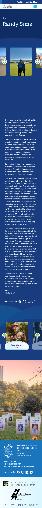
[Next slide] (37, 335)
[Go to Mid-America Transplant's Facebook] (18, 472)
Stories (6, 18)
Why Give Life (17, 413)
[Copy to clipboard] (33, 301)
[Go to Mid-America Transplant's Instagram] (22, 472)
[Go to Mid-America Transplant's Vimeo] (31, 472)
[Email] (29, 301)
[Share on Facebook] (19, 301)
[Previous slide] (4, 61)
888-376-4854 (16, 464)
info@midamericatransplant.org (21, 466)
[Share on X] (24, 301)
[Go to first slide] (37, 61)
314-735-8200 (13, 461)
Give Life (19, 2)
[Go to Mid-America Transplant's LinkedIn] (27, 472)
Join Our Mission (32, 2)
